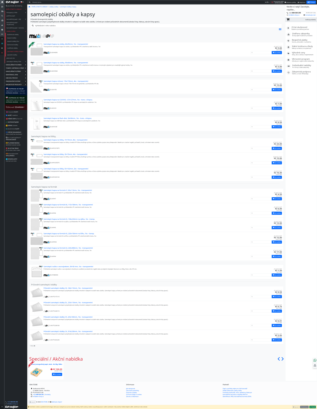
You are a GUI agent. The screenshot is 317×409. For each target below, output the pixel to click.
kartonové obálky (12, 45)
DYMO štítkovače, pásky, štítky (232, 390)
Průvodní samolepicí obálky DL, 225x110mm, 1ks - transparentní (68, 302)
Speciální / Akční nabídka (56, 359)
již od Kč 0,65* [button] (278, 319)
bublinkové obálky (13, 34)
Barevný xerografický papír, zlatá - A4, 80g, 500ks (46, 364)
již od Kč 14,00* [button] (277, 250)
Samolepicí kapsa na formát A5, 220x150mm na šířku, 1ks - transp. (69, 233)
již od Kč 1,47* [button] (278, 334)
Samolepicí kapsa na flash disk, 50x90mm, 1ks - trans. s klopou (67, 118)
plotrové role (11, 58)
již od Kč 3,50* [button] (278, 192)
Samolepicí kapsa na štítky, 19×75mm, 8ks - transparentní (65, 140)
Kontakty (48, 394)
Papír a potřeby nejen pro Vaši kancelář (235, 388)
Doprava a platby (131, 392)
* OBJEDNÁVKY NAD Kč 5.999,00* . (15, 100)
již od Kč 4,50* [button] (278, 207)
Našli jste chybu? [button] (57, 402)
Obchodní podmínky (132, 390)
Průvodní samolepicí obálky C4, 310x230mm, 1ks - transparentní (68, 331)
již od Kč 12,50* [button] (277, 156)
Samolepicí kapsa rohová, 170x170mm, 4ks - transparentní (66, 81)
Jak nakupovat (130, 388)
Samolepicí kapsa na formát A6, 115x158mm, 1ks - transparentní (68, 205)
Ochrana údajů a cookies (134, 394)
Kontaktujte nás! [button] (310, 15)
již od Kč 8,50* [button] (278, 171)
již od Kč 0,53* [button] (278, 305)
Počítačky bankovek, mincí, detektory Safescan (237, 392)
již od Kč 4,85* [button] (278, 120)
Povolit (313, 407)
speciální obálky (12, 55)
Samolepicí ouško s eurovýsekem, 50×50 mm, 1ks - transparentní (68, 266)
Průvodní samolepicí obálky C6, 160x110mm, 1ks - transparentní (68, 288)
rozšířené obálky (12, 48)
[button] (280, 29)
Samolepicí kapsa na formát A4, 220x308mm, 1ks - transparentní (68, 248)
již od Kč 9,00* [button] (278, 221)
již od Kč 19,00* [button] (277, 142)
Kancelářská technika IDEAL (242, 396)
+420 (12, 402)
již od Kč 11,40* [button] (277, 83)
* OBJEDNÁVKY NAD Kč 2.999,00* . (15, 91)
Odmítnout (305, 407)
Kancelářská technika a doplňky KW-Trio (235, 394)
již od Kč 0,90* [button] (278, 269)
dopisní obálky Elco (13, 41)
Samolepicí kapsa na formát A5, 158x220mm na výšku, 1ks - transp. (69, 219)
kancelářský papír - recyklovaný (12, 23)
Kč (266, 2)
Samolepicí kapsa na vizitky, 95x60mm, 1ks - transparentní (66, 63)
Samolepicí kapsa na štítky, (43, 136)
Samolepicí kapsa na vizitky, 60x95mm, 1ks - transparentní (66, 44)
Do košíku (57, 374)
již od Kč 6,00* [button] (278, 102)
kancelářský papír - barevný (15, 28)
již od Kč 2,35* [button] (278, 46)
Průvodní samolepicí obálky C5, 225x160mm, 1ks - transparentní (68, 317)
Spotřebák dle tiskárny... (15, 6)
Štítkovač (15, 107)
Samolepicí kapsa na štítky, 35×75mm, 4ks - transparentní (65, 154)
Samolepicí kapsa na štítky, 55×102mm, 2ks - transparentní (66, 169)
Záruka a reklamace (132, 396)
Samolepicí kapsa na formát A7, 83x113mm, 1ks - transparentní (68, 190)
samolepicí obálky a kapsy (15, 51)
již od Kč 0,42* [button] (278, 290)
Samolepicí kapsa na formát (44, 186)
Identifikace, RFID (228, 396)
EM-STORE (44, 402)
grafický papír (11, 16)
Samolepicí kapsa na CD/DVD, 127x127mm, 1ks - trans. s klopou (68, 100)
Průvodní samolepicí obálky (44, 284)
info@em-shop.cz (12, 404)
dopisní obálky (11, 38)
